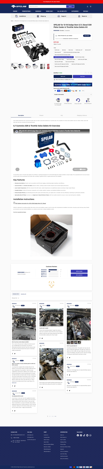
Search (70, 6)
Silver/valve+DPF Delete (70, 61)
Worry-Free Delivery (64, 458)
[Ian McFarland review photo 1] (24, 324)
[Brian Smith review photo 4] (75, 342)
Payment (62, 449)
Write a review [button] (79, 271)
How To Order (63, 439)
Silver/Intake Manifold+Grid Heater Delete (62, 54)
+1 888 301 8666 (16, 437)
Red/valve (64, 50)
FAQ (62, 115)
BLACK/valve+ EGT (79, 50)
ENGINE (15, 11)
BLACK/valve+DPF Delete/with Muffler (62, 64)
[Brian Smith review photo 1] (79, 324)
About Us (62, 435)
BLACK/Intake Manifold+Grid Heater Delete (72, 52)
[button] (56, 30)
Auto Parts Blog (63, 454)
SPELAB (15, 467)
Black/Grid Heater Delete (79, 57)
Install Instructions (64, 456)
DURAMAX (38, 11)
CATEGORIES (74, 11)
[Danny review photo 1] (51, 364)
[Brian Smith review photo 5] (79, 342)
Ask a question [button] (79, 275)
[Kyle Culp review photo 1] (51, 317)
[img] (14, 303)
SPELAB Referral (47, 451)
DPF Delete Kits (30, 437)
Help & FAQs (46, 442)
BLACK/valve (57, 50)
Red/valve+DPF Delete (59, 61)
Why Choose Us (63, 437)
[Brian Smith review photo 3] (72, 342)
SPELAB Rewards (47, 449)
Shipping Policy (63, 442)
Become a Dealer (47, 446)
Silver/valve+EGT (58, 52)
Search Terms (46, 439)
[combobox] (51, 6)
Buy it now (82, 76)
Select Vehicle (87, 35)
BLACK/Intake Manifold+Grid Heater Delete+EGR (64, 57)
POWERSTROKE (26, 11)
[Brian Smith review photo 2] (68, 342)
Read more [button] (14, 382)
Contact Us (46, 435)
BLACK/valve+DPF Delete (82, 59)
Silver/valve (71, 50)
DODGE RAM (49, 11)
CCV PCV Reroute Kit (31, 439)
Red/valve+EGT (88, 50)
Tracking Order (47, 437)
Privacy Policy (63, 444)
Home (12, 21)
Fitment (41, 115)
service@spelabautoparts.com (19, 435)
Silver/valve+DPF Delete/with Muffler (62, 66)
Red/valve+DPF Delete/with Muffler (78, 64)
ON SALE (85, 11)
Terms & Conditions (64, 451)
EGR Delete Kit (30, 435)
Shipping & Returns (82, 115)
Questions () (23, 294)
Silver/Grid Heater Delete (59, 59)
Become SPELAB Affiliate (49, 444)
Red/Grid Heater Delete (71, 59)
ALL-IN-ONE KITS (62, 11)
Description (21, 115)
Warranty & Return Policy (65, 446)
